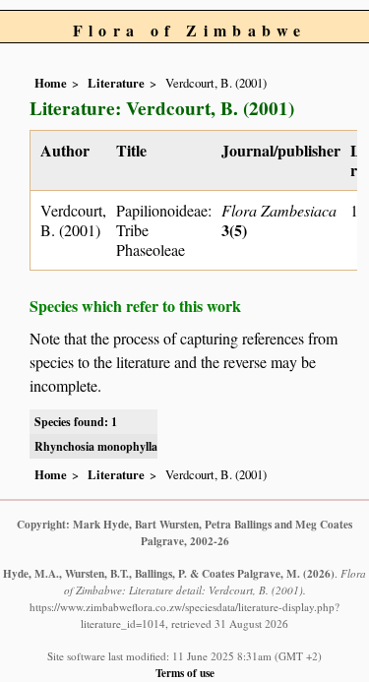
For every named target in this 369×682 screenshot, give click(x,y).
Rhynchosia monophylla (95, 446)
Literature (116, 83)
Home (50, 83)
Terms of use (185, 672)
